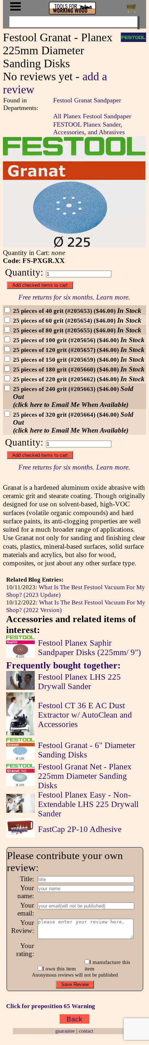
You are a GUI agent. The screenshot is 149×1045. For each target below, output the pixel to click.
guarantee (65, 1031)
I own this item (59, 968)
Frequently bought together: (63, 665)
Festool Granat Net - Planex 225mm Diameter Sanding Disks (85, 776)
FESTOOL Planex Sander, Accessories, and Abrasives (89, 128)
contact (86, 1031)
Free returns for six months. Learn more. (74, 297)
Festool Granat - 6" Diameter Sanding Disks (86, 750)
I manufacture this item (107, 965)
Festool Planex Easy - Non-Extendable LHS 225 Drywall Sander (88, 804)
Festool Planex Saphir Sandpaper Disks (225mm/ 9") (89, 647)
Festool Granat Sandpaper (87, 100)
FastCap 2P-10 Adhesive (80, 829)
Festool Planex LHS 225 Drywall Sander (79, 681)
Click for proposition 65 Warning (50, 1006)
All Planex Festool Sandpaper (92, 116)
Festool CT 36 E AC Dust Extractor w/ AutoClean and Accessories (85, 715)
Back (74, 1019)
